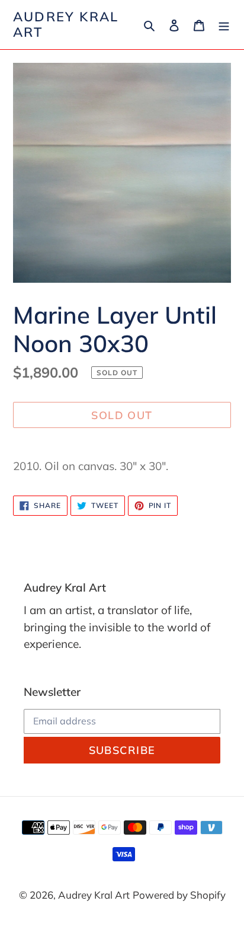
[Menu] (223, 24)
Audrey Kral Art (65, 24)
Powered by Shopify (179, 895)
